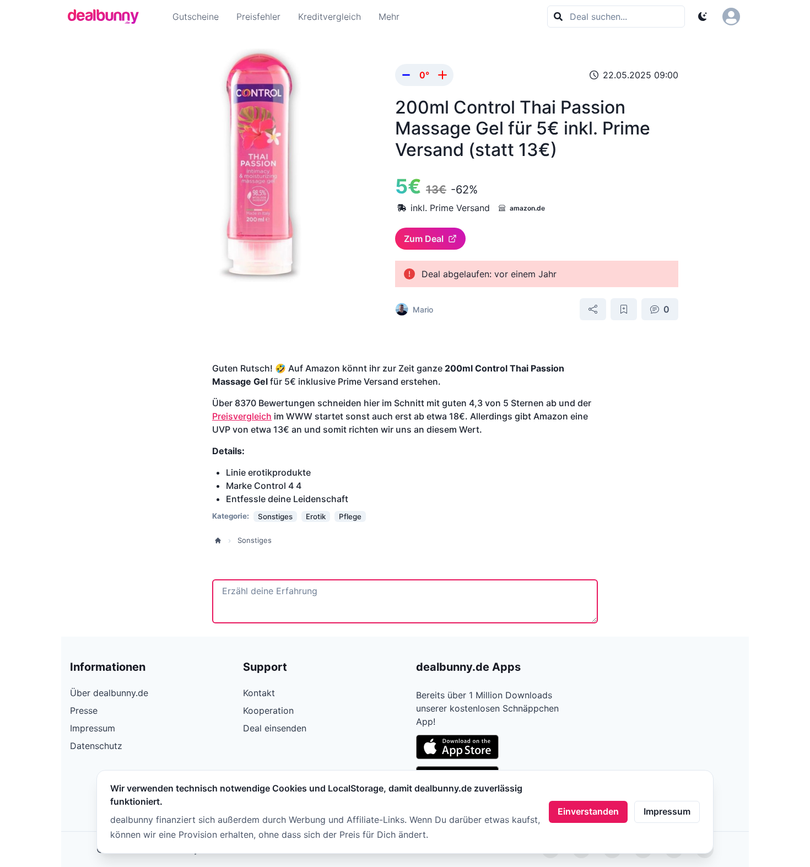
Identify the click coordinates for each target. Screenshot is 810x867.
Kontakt (259, 692)
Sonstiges (254, 540)
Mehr (389, 16)
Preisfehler (258, 16)
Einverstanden (588, 811)
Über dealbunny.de (109, 692)
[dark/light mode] (703, 17)
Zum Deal (424, 238)
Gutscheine (195, 16)
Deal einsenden (274, 728)
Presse (84, 710)
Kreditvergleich (329, 16)
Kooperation (268, 710)
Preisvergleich (242, 416)
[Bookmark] (624, 309)
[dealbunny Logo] (107, 17)
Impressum (667, 811)
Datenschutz (96, 745)
